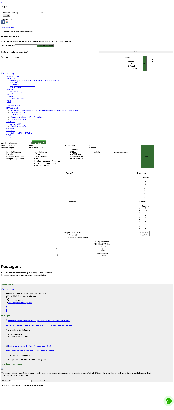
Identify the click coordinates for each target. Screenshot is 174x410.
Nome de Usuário (10, 12)
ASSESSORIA (14, 91)
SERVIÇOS (10, 89)
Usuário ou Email (8, 45)
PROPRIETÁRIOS (15, 82)
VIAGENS (10, 95)
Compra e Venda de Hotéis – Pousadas (22, 86)
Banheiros (72, 201)
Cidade (92, 145)
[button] (3, 23)
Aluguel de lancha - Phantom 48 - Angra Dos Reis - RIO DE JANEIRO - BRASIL (39, 325)
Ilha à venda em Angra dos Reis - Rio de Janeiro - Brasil (30, 350)
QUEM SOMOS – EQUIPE (18, 98)
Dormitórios (71, 173)
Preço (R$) (73, 235)
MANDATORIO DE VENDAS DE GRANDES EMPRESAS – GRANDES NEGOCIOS (34, 80)
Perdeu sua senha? (7, 28)
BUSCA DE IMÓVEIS (13, 77)
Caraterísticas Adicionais (78, 237)
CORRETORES (14, 84)
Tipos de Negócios (8, 145)
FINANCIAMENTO (16, 87)
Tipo (31, 145)
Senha (42, 12)
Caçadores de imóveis (17, 93)
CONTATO (10, 96)
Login (7, 15)
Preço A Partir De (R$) (73, 232)
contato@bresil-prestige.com (20, 302)
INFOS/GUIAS (11, 79)
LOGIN (9, 102)
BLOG (9, 100)
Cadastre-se (136, 52)
